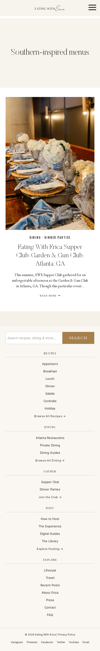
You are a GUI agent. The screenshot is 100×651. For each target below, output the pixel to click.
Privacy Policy (66, 634)
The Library (50, 541)
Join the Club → (50, 497)
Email (86, 642)
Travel (50, 578)
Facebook (47, 642)
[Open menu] (92, 8)
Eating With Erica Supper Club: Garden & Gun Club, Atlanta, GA (50, 255)
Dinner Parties (57, 237)
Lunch (50, 378)
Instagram (17, 642)
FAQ (50, 615)
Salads (50, 393)
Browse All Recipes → (50, 416)
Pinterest (32, 642)
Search (78, 337)
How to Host (50, 519)
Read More (50, 295)
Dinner (50, 386)
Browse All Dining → (50, 460)
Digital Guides (50, 533)
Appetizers (50, 364)
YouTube (74, 642)
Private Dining (50, 445)
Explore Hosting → (50, 549)
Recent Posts (50, 585)
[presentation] (50, 163)
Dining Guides (50, 452)
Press (50, 600)
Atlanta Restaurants (50, 438)
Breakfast (50, 371)
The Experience (50, 526)
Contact (50, 607)
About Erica (50, 592)
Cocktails (50, 401)
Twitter (61, 642)
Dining (35, 237)
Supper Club (50, 482)
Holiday (50, 408)
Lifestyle (50, 570)
